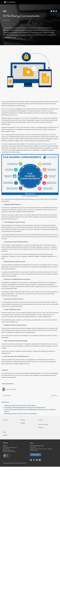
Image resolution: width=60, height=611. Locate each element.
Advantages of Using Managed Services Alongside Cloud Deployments (24, 407)
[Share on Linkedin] (51, 11)
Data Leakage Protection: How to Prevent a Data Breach (20, 413)
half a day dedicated (44, 118)
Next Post (55, 395)
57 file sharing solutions (46, 144)
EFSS (4, 11)
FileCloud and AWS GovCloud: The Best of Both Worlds (20, 405)
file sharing (17, 127)
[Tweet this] (54, 11)
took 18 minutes (24, 118)
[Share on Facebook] (56, 11)
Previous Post (6, 395)
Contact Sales (35, 454)
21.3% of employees (10, 109)
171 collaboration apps (31, 144)
